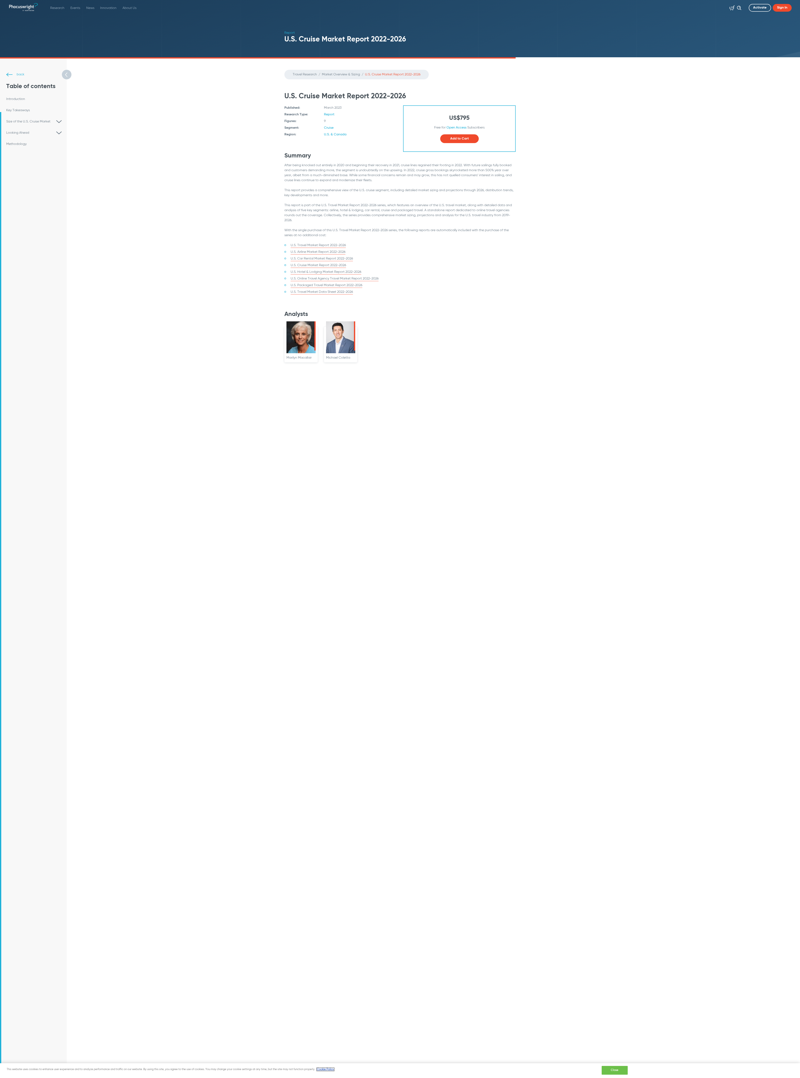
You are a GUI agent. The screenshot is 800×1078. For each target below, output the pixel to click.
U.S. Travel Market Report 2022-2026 (318, 245)
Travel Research (305, 74)
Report (329, 114)
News (90, 8)
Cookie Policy (325, 1069)
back (20, 74)
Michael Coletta (338, 357)
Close (614, 1070)
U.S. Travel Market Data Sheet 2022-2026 (322, 292)
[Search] (738, 7)
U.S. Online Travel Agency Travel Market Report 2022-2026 (335, 278)
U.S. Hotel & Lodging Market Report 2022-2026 (326, 272)
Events (75, 8)
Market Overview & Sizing (341, 74)
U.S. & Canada (335, 134)
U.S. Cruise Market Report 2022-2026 (318, 265)
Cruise (329, 128)
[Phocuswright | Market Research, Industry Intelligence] (23, 7)
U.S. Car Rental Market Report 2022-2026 (322, 258)
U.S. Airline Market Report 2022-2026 (318, 252)
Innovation (108, 8)
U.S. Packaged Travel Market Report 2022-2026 (326, 285)
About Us (129, 8)
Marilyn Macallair (299, 357)
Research (57, 8)
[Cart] (731, 7)
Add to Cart (459, 138)
